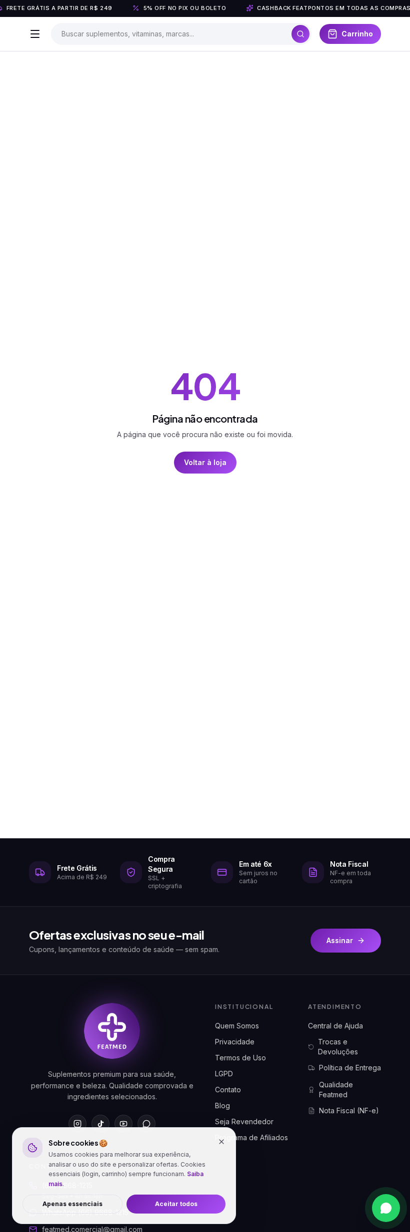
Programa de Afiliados (251, 1137)
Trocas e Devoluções (338, 1046)
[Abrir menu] (35, 34)
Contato (228, 1089)
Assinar (339, 940)
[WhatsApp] (147, 1124)
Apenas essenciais (72, 1204)
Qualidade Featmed (336, 1089)
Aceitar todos (176, 1204)
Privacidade (234, 1041)
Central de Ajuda (335, 1025)
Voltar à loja (205, 462)
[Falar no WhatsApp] (386, 1208)
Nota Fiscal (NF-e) (349, 1110)
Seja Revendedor (244, 1121)
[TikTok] (101, 1124)
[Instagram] (77, 1124)
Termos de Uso (240, 1057)
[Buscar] (301, 34)
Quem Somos (237, 1025)
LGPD (224, 1073)
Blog (222, 1105)
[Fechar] (222, 1142)
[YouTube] (123, 1124)
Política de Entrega (350, 1067)
